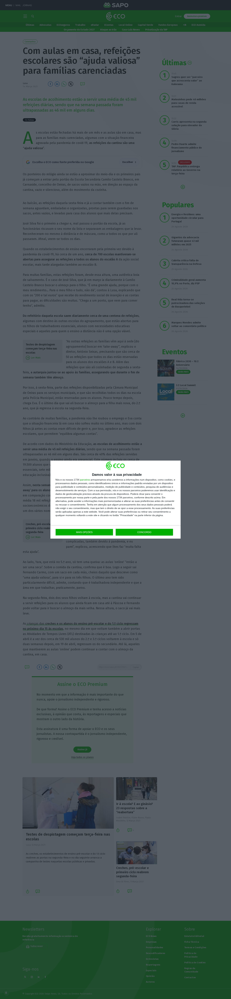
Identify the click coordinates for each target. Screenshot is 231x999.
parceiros (85, 480)
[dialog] (115, 500)
